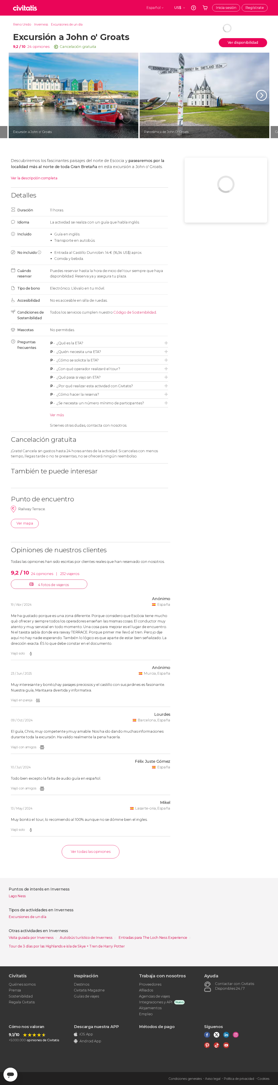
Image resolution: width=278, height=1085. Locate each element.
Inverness (41, 24)
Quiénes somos (22, 984)
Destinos (81, 984)
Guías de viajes (86, 996)
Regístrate (254, 8)
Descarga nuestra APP (96, 1026)
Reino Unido (22, 24)
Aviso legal (212, 1079)
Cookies (263, 1079)
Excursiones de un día (66, 24)
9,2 (19, 47)
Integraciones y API (155, 1002)
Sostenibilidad (21, 996)
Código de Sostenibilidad (134, 312)
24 (29, 47)
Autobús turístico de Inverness (86, 938)
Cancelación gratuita (78, 47)
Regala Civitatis (22, 1002)
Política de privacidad (239, 1079)
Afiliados (146, 990)
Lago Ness (17, 896)
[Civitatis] (25, 8)
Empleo (146, 1014)
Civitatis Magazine (89, 990)
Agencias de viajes (154, 996)
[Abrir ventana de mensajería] (10, 1075)
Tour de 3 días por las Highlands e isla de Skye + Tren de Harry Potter (67, 946)
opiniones (41, 47)
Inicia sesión (226, 8)
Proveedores (150, 984)
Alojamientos (150, 1008)
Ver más (57, 415)
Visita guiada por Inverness (31, 938)
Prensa (15, 990)
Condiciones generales (185, 1079)
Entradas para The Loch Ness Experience (153, 938)
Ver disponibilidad (243, 42)
